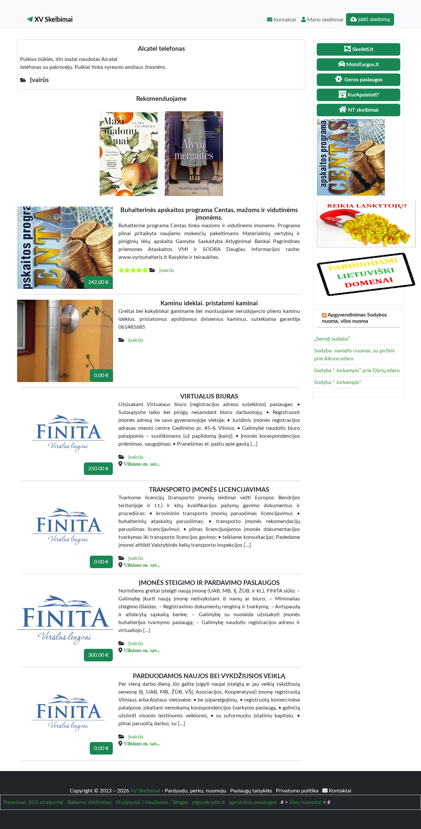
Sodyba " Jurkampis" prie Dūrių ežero (357, 370)
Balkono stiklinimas (89, 802)
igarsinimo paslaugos (253, 802)
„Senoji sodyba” (332, 339)
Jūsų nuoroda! (305, 802)
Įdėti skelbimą (373, 19)
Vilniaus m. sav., (142, 463)
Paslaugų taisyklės (251, 790)
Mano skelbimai (324, 19)
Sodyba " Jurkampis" (337, 382)
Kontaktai (284, 19)
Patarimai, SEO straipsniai (33, 802)
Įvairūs (166, 270)
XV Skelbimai (53, 19)
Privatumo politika (298, 790)
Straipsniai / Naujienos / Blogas (152, 802)
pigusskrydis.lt (208, 802)
